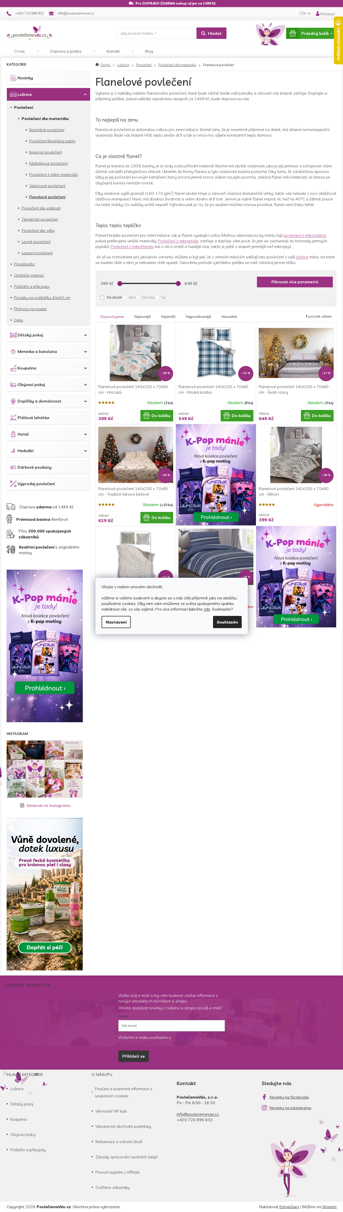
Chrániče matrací (29, 275)
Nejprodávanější (198, 316)
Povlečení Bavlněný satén (52, 140)
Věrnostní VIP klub (111, 1111)
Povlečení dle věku (38, 230)
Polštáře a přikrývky (31, 286)
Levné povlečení (36, 241)
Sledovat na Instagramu (48, 805)
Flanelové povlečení (47, 196)
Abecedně (229, 316)
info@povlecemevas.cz (198, 1114)
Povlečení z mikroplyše (178, 240)
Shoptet (329, 1206)
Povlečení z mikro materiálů (53, 174)
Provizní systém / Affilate (117, 1172)
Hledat (215, 33)
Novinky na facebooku (289, 1097)
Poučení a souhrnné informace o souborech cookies (123, 1092)
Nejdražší (168, 316)
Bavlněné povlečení (46, 129)
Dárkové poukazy (35, 467)
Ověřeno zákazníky (112, 1187)
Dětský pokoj (30, 334)
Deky (18, 319)
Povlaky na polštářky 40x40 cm (42, 297)
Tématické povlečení (40, 219)
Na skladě (114, 297)
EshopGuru (289, 1206)
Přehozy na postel (30, 308)
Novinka (148, 297)
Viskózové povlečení (47, 185)
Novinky (25, 77)
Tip (163, 297)
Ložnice (25, 94)
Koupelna (27, 368)
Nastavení (116, 622)
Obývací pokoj (31, 384)
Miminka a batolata (37, 351)
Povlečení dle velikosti (41, 208)
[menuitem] (20, 51)
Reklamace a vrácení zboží (118, 1141)
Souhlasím (227, 622)
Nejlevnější (142, 316)
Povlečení (23, 107)
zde (207, 609)
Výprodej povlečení (36, 483)
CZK (302, 13)
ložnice (302, 256)
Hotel (23, 434)
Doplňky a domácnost (39, 401)
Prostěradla (24, 264)
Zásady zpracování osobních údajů (126, 1156)
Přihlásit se (133, 1056)
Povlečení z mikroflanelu (132, 246)
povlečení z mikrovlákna (305, 235)
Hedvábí (26, 450)
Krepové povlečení (45, 152)
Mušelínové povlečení (48, 163)
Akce (132, 297)
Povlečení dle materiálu (45, 118)
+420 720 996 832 (195, 1119)
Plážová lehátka (33, 417)
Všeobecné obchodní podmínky (123, 1126)
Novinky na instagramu (290, 1107)
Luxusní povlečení (37, 252)
